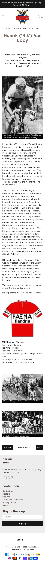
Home (8, 28)
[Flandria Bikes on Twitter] (3, 478)
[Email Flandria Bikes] (12, 478)
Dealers (6, 494)
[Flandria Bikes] (22, 17)
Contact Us (7, 491)
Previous (7, 447)
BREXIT (6, 505)
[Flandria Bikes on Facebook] (6, 478)
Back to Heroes (24, 447)
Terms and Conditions (12, 500)
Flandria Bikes (32, 547)
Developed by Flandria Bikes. (22, 549)
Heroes (16, 28)
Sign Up (22, 523)
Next (39, 447)
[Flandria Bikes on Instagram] (9, 478)
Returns (6, 497)
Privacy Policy (9, 502)
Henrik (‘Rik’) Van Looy (30, 28)
